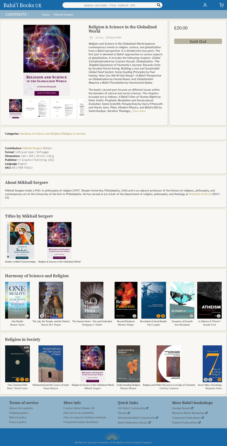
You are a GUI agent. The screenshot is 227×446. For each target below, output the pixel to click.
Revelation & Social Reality (153, 321)
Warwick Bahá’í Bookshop (188, 412)
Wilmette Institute (200, 194)
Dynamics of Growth (182, 321)
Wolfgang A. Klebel (92, 324)
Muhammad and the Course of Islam (50, 384)
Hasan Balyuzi (51, 388)
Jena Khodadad (182, 324)
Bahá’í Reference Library (133, 422)
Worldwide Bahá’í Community (137, 417)
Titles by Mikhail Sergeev (29, 216)
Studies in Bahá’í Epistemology (20, 261)
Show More (138, 111)
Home (45, 14)
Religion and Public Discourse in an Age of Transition (169, 384)
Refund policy (17, 417)
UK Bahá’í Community (132, 408)
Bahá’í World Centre (17, 388)
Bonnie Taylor (17, 324)
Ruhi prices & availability (78, 412)
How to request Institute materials (84, 417)
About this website (21, 408)
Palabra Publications (185, 422)
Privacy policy (18, 421)
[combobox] (112, 5)
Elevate (123, 412)
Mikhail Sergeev (63, 14)
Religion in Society (74, 133)
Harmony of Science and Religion (40, 133)
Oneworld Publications (186, 417)
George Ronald (181, 408)
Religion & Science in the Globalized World (59, 261)
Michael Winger (126, 324)
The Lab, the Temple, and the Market (51, 321)
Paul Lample (153, 324)
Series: (108, 37)
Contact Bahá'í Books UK (79, 408)
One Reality (17, 321)
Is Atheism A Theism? (209, 321)
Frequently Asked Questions (80, 421)
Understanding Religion (128, 384)
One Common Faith (17, 384)
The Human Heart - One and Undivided (92, 321)
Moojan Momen (128, 388)
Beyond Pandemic (126, 321)
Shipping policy (18, 412)
